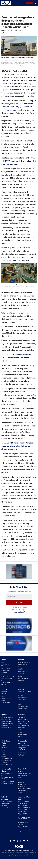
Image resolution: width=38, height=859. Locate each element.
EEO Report (21, 782)
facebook (10, 840)
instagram (17, 840)
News (3, 660)
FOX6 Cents (4, 694)
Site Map (3, 684)
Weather (21, 660)
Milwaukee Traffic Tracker (23, 709)
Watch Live (29, 3)
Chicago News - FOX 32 (7, 774)
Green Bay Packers (6, 719)
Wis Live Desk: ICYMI (24, 721)
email (27, 840)
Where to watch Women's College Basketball (23, 822)
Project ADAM (22, 752)
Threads (3, 754)
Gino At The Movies (23, 706)
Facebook (4, 748)
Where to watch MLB (24, 807)
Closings (20, 676)
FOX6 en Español (6, 682)
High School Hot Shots (7, 725)
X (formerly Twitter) (7, 758)
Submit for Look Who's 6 (24, 692)
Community (22, 741)
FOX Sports (21, 730)
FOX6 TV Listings (22, 723)
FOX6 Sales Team (6, 801)
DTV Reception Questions (22, 791)
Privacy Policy (21, 611)
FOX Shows (21, 736)
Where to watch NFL (23, 801)
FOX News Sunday (23, 734)
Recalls (3, 696)
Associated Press (19, 30)
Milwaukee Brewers (7, 717)
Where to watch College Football (22, 804)
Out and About (22, 700)
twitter (14, 840)
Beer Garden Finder (23, 745)
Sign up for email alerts (24, 773)
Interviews (20, 702)
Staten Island (23, 381)
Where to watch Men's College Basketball (24, 818)
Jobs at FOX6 (21, 780)
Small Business (5, 702)
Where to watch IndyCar (22, 814)
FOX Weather (21, 674)
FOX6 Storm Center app (23, 665)
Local (3, 662)
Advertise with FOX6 (7, 804)
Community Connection (21, 755)
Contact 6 (4, 692)
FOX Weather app (23, 672)
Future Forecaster (23, 678)
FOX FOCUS (4, 806)
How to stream (22, 717)
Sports (4, 714)
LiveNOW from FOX (23, 725)
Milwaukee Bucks (6, 728)
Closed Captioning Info (24, 788)
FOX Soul (20, 732)
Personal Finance (6, 698)
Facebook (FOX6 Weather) (6, 761)
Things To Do (21, 743)
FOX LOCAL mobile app (6, 679)
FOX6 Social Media (6, 742)
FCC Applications (22, 786)
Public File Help (22, 784)
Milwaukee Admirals (7, 723)
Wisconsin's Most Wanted (6, 665)
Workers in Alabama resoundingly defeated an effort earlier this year (17, 106)
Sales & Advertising (6, 798)
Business (4, 700)
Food (19, 704)
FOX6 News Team (23, 778)
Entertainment (5, 670)
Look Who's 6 (21, 695)
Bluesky (3, 756)
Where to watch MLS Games (24, 830)
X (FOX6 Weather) (6, 764)
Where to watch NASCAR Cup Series (23, 810)
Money (4, 689)
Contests (20, 771)
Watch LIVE (22, 714)
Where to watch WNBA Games (24, 827)
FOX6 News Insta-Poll (7, 676)
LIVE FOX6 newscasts (24, 719)
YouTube (4, 745)
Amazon (5, 80)
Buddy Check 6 (22, 750)
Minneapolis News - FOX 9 (7, 778)
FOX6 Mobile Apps (23, 776)
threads (20, 840)
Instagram (4, 750)
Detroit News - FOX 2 (7, 781)
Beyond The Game (6, 721)
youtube (24, 840)
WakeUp (21, 689)
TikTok (3, 752)
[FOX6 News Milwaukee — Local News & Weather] (6, 3)
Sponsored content (6, 808)
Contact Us (22, 769)
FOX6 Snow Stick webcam (22, 681)
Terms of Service (20, 612)
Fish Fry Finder (22, 748)
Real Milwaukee (22, 697)
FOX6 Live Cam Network (22, 668)
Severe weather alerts (24, 662)
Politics (3, 674)
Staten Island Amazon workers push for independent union (17, 58)
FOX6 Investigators (6, 668)
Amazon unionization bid (9, 285)
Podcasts (4, 672)
